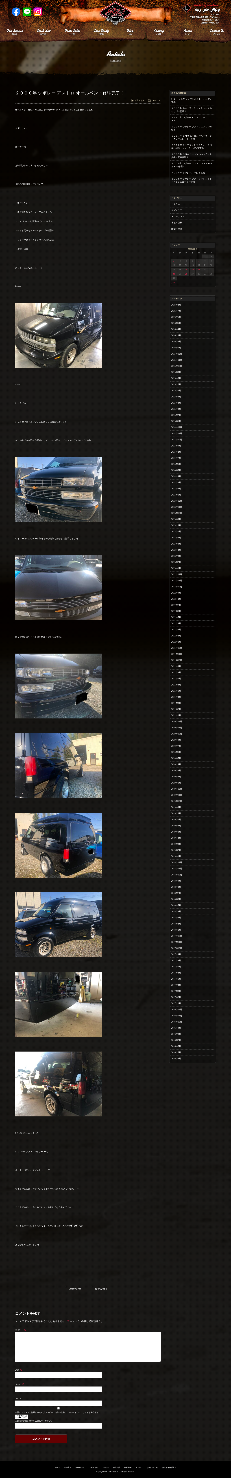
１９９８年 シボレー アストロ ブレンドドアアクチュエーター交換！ (191, 180)
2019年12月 (176, 789)
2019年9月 (176, 807)
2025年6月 (176, 390)
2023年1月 (176, 568)
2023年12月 (176, 501)
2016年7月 (176, 1040)
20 (192, 269)
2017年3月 (176, 991)
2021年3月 (176, 703)
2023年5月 (176, 544)
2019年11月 (176, 795)
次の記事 (100, 1289)
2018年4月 (176, 911)
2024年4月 (176, 476)
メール (19, 1384)
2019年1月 (176, 856)
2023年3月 (176, 556)
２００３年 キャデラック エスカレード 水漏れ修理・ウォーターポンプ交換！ (191, 146)
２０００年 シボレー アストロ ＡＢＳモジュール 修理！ (191, 165)
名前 (18, 1370)
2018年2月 (176, 923)
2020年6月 (176, 752)
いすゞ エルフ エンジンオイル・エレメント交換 (192, 100)
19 (186, 269)
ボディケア (176, 210)
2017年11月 (176, 942)
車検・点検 (176, 222)
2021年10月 (176, 660)
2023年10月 (176, 513)
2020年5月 (176, 758)
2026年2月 (176, 341)
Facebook (16, 11)
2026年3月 (176, 335)
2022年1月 (176, 642)
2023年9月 (176, 519)
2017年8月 (176, 960)
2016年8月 (176, 1034)
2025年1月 (176, 421)
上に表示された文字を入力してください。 (34, 1421)
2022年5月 (176, 617)
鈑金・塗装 (140, 100)
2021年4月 (176, 697)
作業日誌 (116, 1467)
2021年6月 (176, 684)
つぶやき (105, 1467)
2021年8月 (176, 672)
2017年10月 (176, 948)
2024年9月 (176, 445)
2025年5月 (176, 396)
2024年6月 (176, 464)
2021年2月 (176, 709)
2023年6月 (176, 537)
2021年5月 (176, 691)
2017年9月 (176, 954)
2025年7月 (176, 384)
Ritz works (115, 13)
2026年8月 (176, 305)
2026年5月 (176, 323)
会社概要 (128, 1467)
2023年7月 (176, 531)
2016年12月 (176, 1009)
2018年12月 (176, 862)
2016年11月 (176, 1015)
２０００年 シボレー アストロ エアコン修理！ (191, 128)
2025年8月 (176, 378)
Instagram (37, 11)
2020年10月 (176, 734)
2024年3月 (176, 482)
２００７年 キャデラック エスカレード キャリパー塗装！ (191, 110)
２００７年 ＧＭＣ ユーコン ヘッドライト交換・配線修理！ (191, 156)
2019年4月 (176, 838)
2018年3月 (176, 917)
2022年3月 (176, 629)
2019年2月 (176, 850)
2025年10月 (176, 366)
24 (174, 274)
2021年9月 (176, 666)
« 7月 (173, 283)
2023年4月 (176, 550)
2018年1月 (176, 930)
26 (186, 274)
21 (199, 269)
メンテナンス (177, 216)
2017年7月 (176, 966)
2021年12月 (176, 648)
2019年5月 (176, 832)
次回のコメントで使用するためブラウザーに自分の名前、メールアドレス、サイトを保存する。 (57, 1412)
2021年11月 (176, 654)
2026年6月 (176, 317)
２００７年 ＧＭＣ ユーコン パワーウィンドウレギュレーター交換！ (191, 137)
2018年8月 (176, 887)
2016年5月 (176, 1052)
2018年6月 (176, 899)
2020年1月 (176, 783)
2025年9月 (176, 372)
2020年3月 (176, 770)
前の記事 (76, 1289)
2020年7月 (176, 746)
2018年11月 (176, 868)
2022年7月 (176, 605)
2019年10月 (176, 801)
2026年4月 (176, 329)
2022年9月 (176, 593)
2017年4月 (176, 985)
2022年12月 (176, 574)
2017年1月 (176, 1003)
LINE (26, 11)
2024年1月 (176, 495)
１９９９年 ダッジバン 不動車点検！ (189, 172)
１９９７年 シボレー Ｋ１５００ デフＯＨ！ (190, 119)
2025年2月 (176, 415)
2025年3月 (176, 409)
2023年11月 (176, 507)
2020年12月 (176, 721)
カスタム (175, 204)
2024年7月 (176, 458)
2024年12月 (176, 427)
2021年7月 (176, 678)
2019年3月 (176, 844)
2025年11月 (176, 360)
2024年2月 (176, 488)
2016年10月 (176, 1022)
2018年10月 (176, 874)
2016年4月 (176, 1058)
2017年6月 (176, 973)
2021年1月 (176, 715)
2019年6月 (176, 825)
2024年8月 (176, 452)
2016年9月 (176, 1028)
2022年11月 (176, 580)
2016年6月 (176, 1046)
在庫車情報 (79, 1467)
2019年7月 (176, 819)
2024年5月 (176, 470)
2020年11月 (176, 727)
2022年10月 (176, 586)
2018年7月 (176, 893)
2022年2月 (176, 635)
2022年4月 (176, 623)
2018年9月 (176, 881)
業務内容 (67, 1467)
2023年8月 (176, 525)
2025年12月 (176, 354)
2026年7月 (176, 311)
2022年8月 (176, 599)
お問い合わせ (152, 1467)
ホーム (57, 1467)
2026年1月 (176, 347)
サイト (18, 1398)
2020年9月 (176, 740)
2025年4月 (176, 403)
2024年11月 (176, 433)
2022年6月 (176, 611)
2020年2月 (176, 776)
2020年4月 (176, 764)
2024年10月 (176, 439)
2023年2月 (176, 562)
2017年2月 (176, 997)
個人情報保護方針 (169, 1467)
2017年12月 (176, 936)
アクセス (139, 1467)
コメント (20, 1330)
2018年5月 (176, 905)
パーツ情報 (93, 1467)
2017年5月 (176, 979)
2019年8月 (176, 813)
